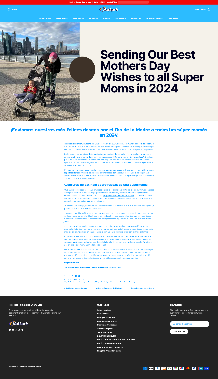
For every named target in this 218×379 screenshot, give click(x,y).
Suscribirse (179, 331)
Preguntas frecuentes (107, 325)
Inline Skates (78, 18)
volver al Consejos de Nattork (109, 288)
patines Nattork (73, 173)
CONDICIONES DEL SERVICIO (110, 347)
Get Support (174, 18)
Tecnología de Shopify (33, 366)
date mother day (79, 282)
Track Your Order (104, 332)
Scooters (106, 18)
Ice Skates (93, 18)
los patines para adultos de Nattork (118, 196)
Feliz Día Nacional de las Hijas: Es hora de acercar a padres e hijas (92, 267)
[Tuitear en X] (73, 276)
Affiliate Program (105, 329)
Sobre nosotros (104, 310)
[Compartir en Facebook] (76, 276)
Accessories (136, 18)
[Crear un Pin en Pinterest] (79, 276)
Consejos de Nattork (106, 318)
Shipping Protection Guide (109, 351)
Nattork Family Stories (107, 321)
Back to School (45, 18)
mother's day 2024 (92, 282)
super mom (136, 282)
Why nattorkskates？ (155, 18)
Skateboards (120, 18)
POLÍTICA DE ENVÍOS (106, 336)
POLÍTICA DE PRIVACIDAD (109, 343)
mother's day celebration (108, 282)
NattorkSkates (19, 366)
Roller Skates (61, 18)
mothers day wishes (125, 282)
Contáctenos (102, 314)
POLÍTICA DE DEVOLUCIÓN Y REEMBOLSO (116, 340)
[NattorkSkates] (109, 9)
